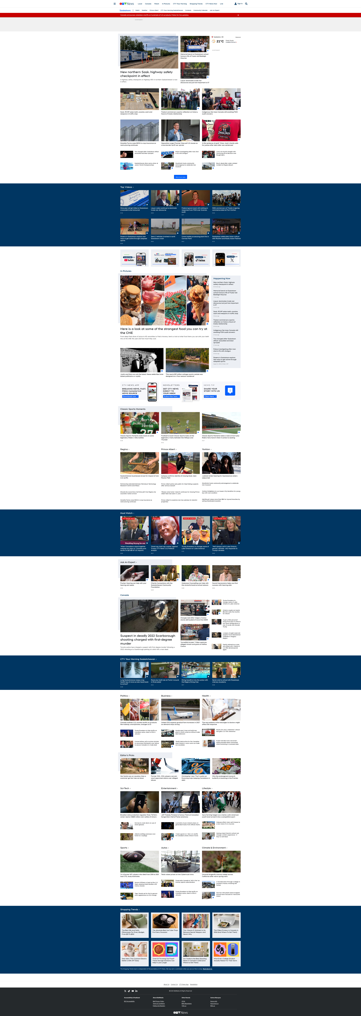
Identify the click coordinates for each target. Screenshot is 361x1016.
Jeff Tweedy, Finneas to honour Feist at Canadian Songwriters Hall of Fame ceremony (180, 816)
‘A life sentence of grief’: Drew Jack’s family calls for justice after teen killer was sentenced (220, 144)
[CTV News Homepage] (127, 4)
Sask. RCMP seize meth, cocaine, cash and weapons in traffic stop (136, 113)
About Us (166, 984)
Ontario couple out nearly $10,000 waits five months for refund (231, 611)
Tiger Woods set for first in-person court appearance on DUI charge (146, 894)
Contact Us (174, 984)
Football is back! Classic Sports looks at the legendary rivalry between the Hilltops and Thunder (177, 438)
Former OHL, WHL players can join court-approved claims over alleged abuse (164, 778)
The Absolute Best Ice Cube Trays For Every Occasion (165, 931)
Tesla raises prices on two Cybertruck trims (177, 874)
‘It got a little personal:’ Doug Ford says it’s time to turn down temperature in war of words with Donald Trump (232, 623)
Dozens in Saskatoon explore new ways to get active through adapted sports (133, 238)
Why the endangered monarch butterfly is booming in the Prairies (225, 777)
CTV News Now (211, 4)
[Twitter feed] (125, 991)
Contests (188, 10)
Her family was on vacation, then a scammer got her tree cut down (133, 777)
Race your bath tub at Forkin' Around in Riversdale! (165, 681)
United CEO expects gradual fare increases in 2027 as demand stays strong (180, 723)
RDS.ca (212, 1006)
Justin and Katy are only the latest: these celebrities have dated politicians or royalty (141, 375)
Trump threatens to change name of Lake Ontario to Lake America (231, 602)
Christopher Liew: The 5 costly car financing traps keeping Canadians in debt (196, 778)
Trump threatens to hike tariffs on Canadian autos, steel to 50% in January (146, 732)
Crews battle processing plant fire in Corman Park (195, 237)
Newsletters (193, 984)
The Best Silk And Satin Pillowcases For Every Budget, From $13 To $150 (133, 932)
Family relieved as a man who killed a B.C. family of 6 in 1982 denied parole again (231, 647)
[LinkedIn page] (136, 991)
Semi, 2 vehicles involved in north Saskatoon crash (163, 237)
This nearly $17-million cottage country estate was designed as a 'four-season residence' (184, 375)
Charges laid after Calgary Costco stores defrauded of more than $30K (194, 619)
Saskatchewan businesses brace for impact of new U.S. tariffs (139, 477)
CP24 (183, 1001)
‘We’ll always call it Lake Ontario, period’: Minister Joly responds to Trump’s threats (224, 548)
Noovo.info (213, 1001)
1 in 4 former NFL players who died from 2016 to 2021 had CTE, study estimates (139, 875)
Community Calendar (200, 10)
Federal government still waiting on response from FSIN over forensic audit (195, 210)
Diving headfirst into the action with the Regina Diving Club (195, 681)
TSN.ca (184, 1006)
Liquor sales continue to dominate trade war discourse (164, 209)
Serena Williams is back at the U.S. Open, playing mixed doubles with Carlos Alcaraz (146, 884)
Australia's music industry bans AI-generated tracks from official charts (187, 823)
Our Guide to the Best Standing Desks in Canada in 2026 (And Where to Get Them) (195, 961)
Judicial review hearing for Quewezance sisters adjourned (219, 477)
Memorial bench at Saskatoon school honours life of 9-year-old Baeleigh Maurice (194, 56)
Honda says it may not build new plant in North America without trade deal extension (187, 732)
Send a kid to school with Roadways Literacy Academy (225, 681)
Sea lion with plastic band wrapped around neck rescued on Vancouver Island (228, 894)
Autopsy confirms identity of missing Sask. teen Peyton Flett (178, 477)
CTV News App (184, 984)
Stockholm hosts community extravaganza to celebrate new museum (185, 165)
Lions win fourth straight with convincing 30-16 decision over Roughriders (226, 153)
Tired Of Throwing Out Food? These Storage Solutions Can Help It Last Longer (163, 961)
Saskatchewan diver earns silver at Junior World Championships (146, 164)
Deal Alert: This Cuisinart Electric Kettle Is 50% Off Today (134, 960)
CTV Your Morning (180, 4)
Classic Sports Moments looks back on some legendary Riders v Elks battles (137, 437)
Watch (156, 4)
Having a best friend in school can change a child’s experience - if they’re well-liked (227, 834)
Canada (148, 4)
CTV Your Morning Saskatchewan (172, 10)
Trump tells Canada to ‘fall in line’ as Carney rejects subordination (187, 881)
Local (140, 4)
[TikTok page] (129, 991)
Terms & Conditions (159, 1003)
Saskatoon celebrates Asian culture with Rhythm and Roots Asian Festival (226, 237)
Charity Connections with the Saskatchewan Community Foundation (161, 585)
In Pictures (166, 4)
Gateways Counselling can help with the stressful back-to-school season (195, 584)
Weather (144, 10)
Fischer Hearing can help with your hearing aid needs (133, 584)
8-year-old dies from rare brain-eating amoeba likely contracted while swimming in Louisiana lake (227, 742)
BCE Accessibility (129, 1001)
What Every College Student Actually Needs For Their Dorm (225, 960)
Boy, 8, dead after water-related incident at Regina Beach (226, 164)
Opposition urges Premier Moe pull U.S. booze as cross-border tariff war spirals (179, 144)
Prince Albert (154, 10)
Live (221, 4)
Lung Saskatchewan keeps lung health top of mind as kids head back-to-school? (134, 682)
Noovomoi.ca (214, 1003)
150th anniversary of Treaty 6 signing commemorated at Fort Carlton (225, 209)
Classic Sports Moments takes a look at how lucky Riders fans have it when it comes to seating (220, 437)
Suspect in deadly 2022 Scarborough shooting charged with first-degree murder (147, 639)
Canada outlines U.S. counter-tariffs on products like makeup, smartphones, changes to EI (138, 723)
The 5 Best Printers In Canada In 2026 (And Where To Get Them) (226, 931)
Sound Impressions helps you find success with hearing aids (225, 584)
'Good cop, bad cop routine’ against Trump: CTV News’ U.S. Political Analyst (164, 548)
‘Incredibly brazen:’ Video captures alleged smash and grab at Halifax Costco (193, 644)
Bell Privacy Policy (158, 1001)
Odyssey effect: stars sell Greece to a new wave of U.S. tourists (228, 823)
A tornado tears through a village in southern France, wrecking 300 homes (228, 883)
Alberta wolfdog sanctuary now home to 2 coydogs (145, 834)
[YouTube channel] (133, 991)
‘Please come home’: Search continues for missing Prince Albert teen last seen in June (180, 492)
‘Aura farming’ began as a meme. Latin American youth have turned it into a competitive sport (220, 816)
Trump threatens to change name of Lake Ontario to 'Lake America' (195, 547)
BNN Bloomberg (187, 1003)
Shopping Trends (196, 4)
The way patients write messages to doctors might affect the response (221, 723)
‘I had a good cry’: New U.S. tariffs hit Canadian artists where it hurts (186, 834)
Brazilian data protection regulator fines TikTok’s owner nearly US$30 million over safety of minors (138, 816)
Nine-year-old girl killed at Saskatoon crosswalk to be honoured (134, 209)
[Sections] (115, 4)
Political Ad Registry (159, 1006)
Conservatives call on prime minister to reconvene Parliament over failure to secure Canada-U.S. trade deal (147, 743)
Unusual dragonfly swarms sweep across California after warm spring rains (217, 875)
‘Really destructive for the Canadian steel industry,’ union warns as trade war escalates (187, 743)
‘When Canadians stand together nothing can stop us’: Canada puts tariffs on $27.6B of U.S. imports (133, 548)
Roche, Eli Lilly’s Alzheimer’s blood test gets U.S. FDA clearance (228, 730)
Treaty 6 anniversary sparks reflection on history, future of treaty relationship (179, 113)
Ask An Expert (214, 10)
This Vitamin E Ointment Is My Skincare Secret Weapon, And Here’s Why (194, 932)
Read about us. (207, 969)
